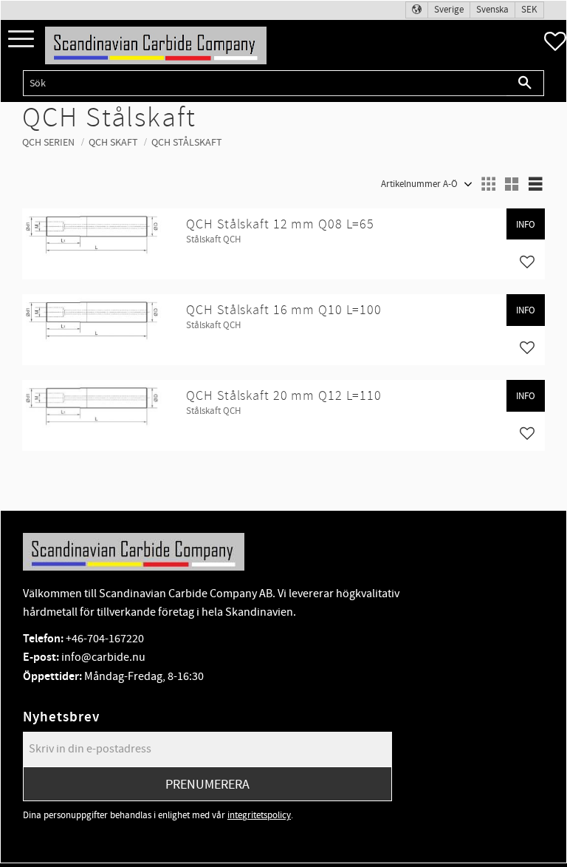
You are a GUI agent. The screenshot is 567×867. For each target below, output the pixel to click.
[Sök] (525, 83)
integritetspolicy (259, 815)
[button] (21, 39)
